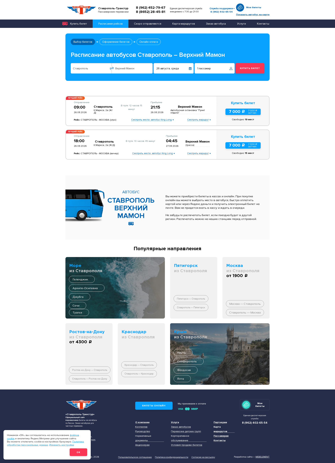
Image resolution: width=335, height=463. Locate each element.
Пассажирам (221, 435)
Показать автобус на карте (253, 14)
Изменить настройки (61, 444)
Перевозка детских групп (186, 431)
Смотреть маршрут (198, 119)
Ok (78, 452)
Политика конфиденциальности (171, 457)
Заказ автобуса (216, 23)
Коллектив (141, 426)
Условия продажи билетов (186, 444)
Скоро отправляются (147, 23)
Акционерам (142, 444)
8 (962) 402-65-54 (221, 11)
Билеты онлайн (154, 405)
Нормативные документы (143, 438)
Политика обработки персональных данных (45, 443)
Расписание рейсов (110, 23)
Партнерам (220, 422)
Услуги (241, 23)
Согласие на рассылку (203, 457)
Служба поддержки (221, 8)
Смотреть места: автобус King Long (151, 119)
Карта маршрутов (183, 23)
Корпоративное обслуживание (180, 438)
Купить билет (78, 23)
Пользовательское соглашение (135, 457)
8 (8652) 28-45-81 (150, 12)
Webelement (262, 457)
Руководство (142, 431)
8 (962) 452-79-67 (150, 8)
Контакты (263, 23)
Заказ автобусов (181, 426)
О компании (142, 422)
